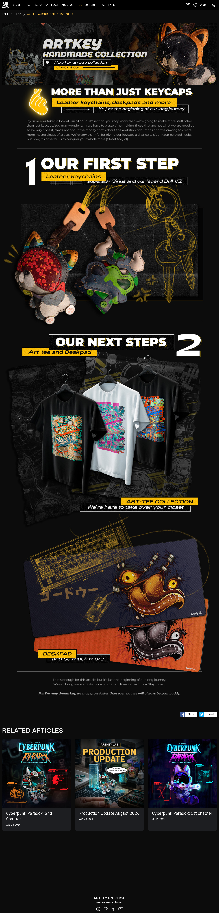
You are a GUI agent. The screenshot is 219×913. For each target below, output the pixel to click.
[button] (19, 5)
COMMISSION (35, 4)
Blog (18, 14)
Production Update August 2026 (109, 813)
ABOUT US (67, 4)
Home (5, 14)
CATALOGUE (52, 4)
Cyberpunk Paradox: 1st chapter (182, 813)
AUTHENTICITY (111, 4)
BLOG (79, 4)
